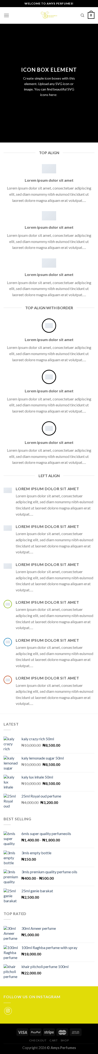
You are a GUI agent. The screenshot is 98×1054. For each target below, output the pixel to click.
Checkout (38, 1040)
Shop (65, 1040)
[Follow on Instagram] (8, 1011)
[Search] (82, 15)
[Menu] (6, 15)
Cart (53, 1040)
